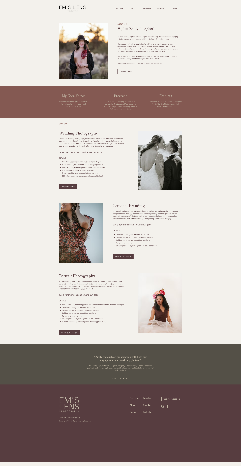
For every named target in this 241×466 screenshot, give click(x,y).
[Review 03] (120, 378)
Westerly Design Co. (84, 421)
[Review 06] (126, 378)
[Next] (227, 364)
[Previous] (14, 364)
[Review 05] (123, 378)
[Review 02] (115, 378)
